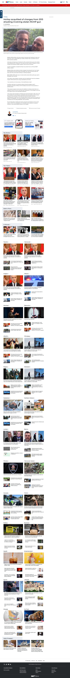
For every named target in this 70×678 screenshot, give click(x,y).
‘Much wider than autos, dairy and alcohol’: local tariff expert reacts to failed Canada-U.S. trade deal (33, 444)
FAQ (36, 660)
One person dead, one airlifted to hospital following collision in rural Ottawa (32, 288)
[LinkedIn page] (10, 664)
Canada (25, 2)
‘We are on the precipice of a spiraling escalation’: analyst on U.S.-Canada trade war (37, 201)
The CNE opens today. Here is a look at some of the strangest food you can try (9, 235)
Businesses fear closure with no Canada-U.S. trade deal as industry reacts (37, 143)
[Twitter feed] (4, 664)
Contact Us (33, 660)
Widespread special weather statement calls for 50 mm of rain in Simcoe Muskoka (38, 449)
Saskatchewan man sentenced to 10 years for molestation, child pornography (17, 392)
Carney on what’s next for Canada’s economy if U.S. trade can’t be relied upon (22, 182)
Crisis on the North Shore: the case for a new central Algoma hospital (33, 412)
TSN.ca (37, 672)
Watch (30, 2)
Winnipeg (5, 16)
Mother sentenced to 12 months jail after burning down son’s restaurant (23, 219)
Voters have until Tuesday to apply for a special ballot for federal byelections (12, 537)
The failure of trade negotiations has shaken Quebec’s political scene (12, 320)
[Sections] (3, 2)
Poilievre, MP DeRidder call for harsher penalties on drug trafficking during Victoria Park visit (37, 386)
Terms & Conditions (23, 671)
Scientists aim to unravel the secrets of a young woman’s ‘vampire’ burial (9, 219)
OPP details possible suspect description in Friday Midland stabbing (37, 455)
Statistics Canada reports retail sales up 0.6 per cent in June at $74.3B (33, 537)
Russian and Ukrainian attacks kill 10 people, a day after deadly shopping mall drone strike (33, 507)
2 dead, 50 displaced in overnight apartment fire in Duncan (38, 479)
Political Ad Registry (23, 672)
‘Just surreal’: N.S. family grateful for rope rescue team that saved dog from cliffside (12, 350)
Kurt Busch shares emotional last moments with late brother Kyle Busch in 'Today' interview (13, 594)
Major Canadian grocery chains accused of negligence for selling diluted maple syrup (37, 219)
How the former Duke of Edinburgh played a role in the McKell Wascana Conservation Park (12, 381)
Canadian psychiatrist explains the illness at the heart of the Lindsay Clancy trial (23, 159)
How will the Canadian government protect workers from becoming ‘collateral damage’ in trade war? (9, 202)
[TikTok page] (6, 664)
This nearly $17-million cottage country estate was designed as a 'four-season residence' (37, 235)
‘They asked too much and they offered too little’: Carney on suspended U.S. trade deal (9, 182)
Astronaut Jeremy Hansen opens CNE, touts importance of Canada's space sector (17, 517)
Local (21, 2)
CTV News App (27, 660)
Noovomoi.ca (54, 671)
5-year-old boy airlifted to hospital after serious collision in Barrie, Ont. (13, 507)
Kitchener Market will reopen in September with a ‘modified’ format (37, 392)
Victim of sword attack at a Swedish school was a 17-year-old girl (38, 512)
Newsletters (40, 660)
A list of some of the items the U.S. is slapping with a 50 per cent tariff (9, 158)
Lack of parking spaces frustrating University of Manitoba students (38, 361)
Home (17, 2)
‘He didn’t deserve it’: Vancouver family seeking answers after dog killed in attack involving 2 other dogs (37, 650)
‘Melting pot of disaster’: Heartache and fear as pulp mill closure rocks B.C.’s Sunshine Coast (37, 486)
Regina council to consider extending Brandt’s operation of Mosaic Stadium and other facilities (16, 386)
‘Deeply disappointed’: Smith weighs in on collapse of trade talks (16, 293)
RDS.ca (53, 672)
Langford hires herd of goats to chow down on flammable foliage (33, 475)
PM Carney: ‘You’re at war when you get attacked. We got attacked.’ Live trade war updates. (9, 144)
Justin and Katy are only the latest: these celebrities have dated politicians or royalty (23, 235)
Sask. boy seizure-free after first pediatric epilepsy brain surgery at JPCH (12, 412)
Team (44, 660)
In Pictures (35, 2)
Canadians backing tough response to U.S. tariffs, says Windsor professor (16, 484)
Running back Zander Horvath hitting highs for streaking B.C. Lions (37, 267)
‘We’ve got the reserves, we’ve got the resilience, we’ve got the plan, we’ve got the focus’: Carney (23, 202)
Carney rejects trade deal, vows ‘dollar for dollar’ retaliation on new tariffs (22, 143)
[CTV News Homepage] (9, 2)
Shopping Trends (51, 2)
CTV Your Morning (42, 2)
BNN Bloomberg (38, 671)
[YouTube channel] (8, 664)
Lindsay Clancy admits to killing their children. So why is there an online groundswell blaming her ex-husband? (37, 159)
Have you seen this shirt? (29, 319)
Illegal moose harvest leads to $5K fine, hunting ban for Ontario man (37, 417)
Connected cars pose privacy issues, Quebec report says (16, 330)
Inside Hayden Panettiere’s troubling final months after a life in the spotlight (33, 565)
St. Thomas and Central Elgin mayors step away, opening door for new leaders (12, 444)
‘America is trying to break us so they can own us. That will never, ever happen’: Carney (37, 182)
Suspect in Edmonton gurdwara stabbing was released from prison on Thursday (22, 650)
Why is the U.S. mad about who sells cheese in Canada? (9, 649)
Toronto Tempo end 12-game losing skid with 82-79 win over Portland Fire (37, 262)
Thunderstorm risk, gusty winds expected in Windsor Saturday (16, 478)
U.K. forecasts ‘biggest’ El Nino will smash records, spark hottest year (12, 623)
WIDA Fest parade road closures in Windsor (12, 474)
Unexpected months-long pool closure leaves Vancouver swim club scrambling (16, 512)
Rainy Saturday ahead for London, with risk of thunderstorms (15, 448)
